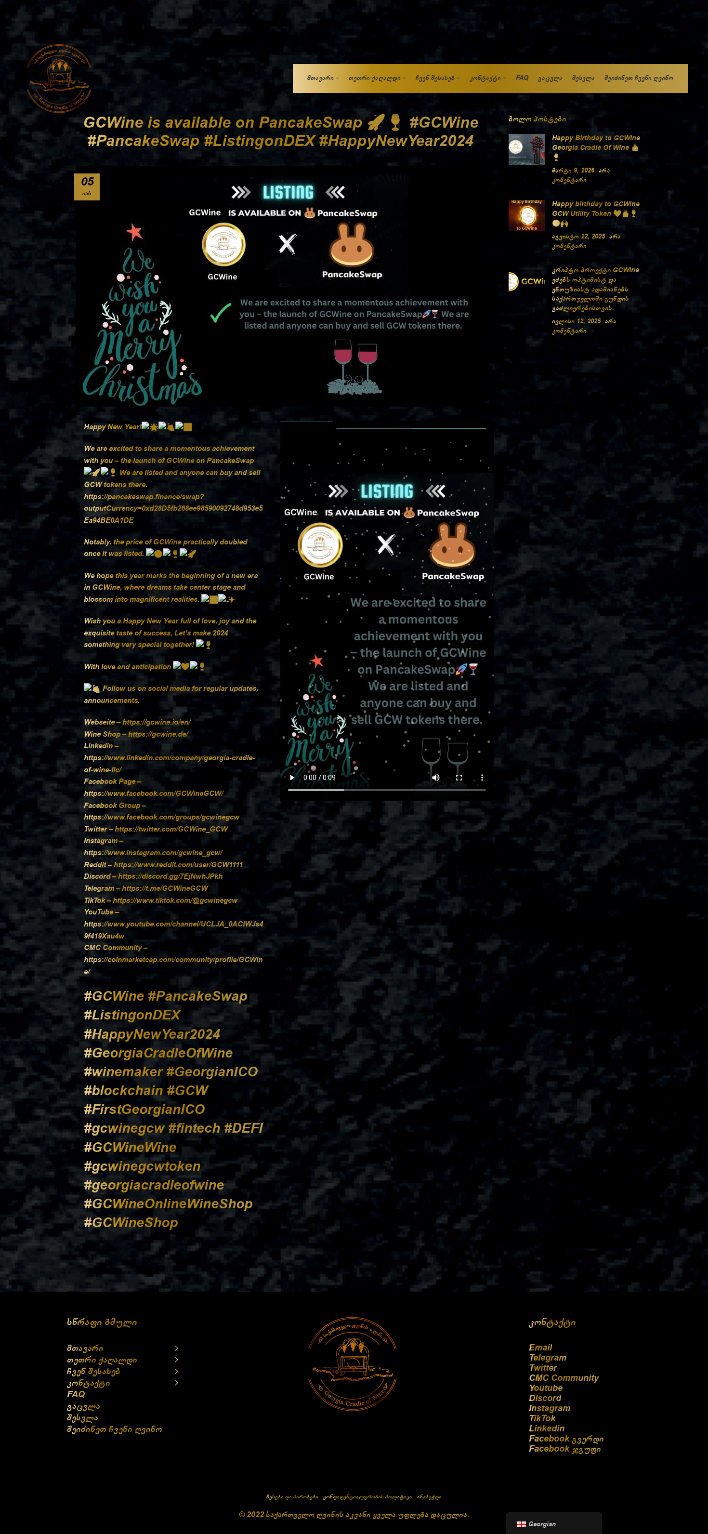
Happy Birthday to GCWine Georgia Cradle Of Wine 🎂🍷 (596, 147)
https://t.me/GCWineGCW (165, 888)
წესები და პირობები (292, 1496)
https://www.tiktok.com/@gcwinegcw (175, 900)
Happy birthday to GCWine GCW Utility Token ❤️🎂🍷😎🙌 (596, 213)
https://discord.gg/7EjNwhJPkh (170, 876)
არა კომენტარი (584, 326)
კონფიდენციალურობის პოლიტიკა (367, 1496)
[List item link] (585, 1348)
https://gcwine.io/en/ (156, 722)
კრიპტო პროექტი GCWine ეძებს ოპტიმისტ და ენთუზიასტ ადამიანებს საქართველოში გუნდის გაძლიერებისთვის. (595, 289)
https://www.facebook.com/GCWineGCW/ (153, 793)
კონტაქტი (552, 1322)
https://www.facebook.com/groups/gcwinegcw (161, 817)
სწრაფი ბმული (102, 1322)
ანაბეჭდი (429, 1496)
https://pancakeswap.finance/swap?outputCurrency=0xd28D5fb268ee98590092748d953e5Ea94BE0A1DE (173, 508)
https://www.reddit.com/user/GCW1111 (178, 865)
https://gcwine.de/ (158, 734)
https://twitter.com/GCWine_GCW (171, 829)
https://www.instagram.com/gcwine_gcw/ (153, 852)
